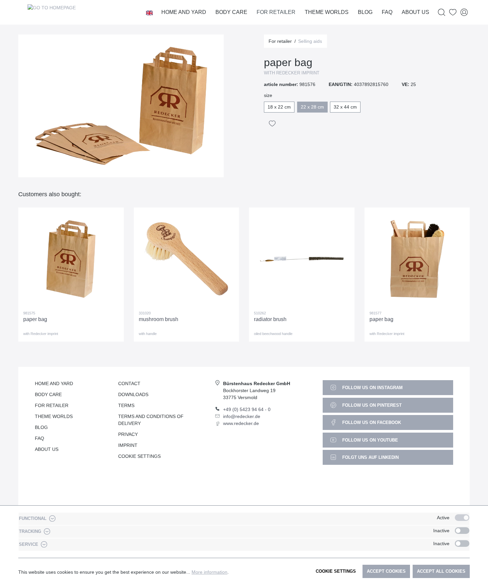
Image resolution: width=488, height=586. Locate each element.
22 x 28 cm (312, 107)
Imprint (127, 445)
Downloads (133, 394)
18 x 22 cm (279, 107)
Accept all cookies (441, 571)
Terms (126, 405)
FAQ (39, 438)
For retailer (51, 405)
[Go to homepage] (51, 12)
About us (46, 449)
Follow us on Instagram (372, 387)
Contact (129, 383)
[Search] (441, 12)
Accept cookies (386, 571)
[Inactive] (462, 530)
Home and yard (54, 383)
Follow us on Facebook (371, 422)
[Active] (462, 517)
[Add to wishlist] (272, 123)
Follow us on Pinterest (371, 405)
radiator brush (270, 319)
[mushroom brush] (186, 258)
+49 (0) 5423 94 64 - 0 (247, 409)
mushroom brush (158, 319)
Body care (48, 394)
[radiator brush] (302, 258)
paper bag (35, 319)
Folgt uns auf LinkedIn (370, 457)
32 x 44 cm (345, 107)
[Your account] (464, 12)
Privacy (128, 434)
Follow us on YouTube (369, 440)
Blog (41, 427)
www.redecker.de (241, 423)
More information (209, 572)
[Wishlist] (452, 12)
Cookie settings (336, 571)
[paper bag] (71, 258)
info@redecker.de (241, 416)
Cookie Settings (139, 456)
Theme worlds (54, 416)
